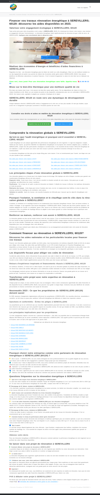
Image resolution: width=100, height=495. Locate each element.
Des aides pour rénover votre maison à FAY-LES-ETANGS (68, 162)
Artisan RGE (12, 14)
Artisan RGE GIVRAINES (18, 335)
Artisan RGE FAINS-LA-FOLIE (20, 349)
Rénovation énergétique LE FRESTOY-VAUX (21, 487)
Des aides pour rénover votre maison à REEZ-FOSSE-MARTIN (69, 159)
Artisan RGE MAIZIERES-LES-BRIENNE (23, 325)
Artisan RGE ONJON (17, 346)
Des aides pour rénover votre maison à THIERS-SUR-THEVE (69, 165)
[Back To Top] (96, 491)
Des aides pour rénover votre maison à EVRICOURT (24, 165)
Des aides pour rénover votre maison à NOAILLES (66, 168)
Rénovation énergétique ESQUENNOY (80, 487)
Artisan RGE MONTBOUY (18, 341)
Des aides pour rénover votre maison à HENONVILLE (25, 168)
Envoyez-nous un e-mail (63, 124)
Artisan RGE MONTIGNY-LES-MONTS (22, 330)
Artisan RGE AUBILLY (17, 327)
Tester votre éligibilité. (50, 57)
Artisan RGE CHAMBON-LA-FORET (21, 344)
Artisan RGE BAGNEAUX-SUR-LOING (22, 333)
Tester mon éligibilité (82, 7)
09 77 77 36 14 (14, 1)
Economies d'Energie (21, 14)
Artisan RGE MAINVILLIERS (19, 338)
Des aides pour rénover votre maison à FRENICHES (24, 162)
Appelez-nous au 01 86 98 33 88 (39, 124)
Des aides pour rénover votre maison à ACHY (22, 159)
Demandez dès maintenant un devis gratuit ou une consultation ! (39, 481)
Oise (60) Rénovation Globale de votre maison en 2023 (40, 14)
